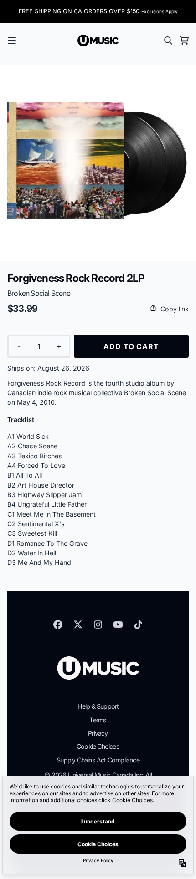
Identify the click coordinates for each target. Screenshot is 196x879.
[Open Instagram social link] (98, 625)
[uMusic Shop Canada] (98, 40)
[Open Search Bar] (167, 40)
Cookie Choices (98, 746)
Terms (97, 720)
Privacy (98, 733)
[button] (98, 309)
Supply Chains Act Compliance (98, 760)
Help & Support (98, 706)
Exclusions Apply (159, 11)
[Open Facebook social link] (58, 625)
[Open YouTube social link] (118, 625)
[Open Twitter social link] (78, 625)
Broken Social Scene (38, 293)
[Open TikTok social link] (138, 625)
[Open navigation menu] (12, 40)
